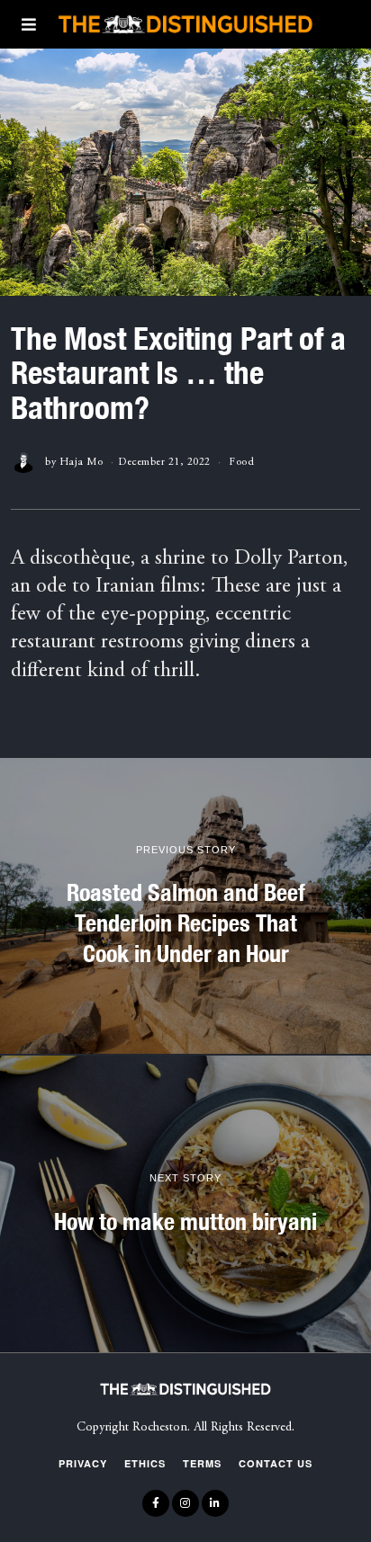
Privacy (83, 1463)
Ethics (145, 1463)
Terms (202, 1463)
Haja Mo (81, 462)
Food (241, 462)
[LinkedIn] (215, 1503)
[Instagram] (185, 1503)
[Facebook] (155, 1503)
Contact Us (275, 1463)
